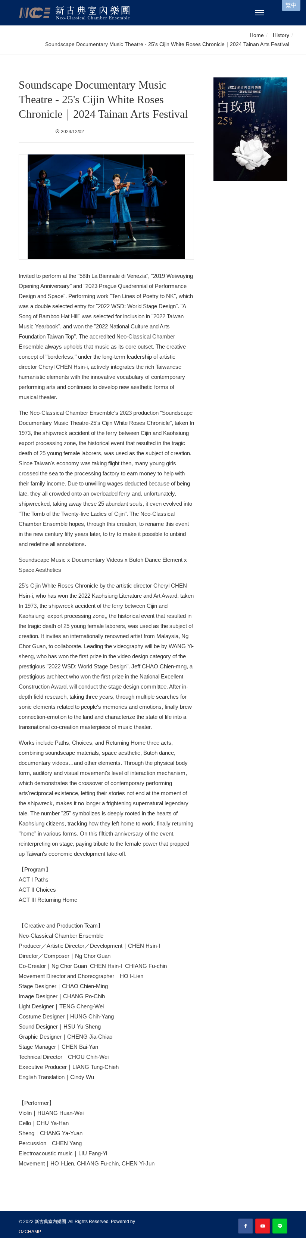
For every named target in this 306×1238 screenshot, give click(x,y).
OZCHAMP (29, 1231)
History (281, 35)
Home (257, 35)
